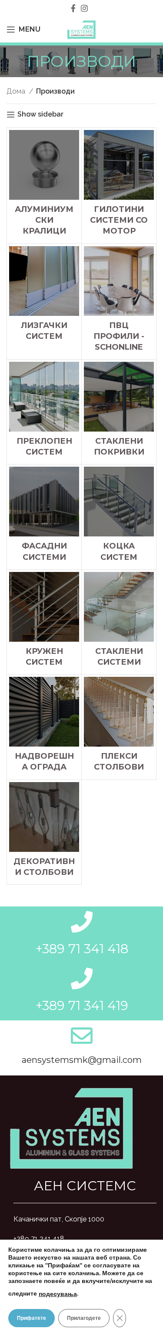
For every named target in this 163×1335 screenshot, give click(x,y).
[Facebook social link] (73, 8)
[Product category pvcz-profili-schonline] (119, 301)
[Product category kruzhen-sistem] (44, 622)
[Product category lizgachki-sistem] (44, 296)
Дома (17, 91)
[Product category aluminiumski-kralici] (44, 185)
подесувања (58, 1294)
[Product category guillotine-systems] (119, 185)
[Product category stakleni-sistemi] (119, 622)
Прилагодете (84, 1318)
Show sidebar (40, 114)
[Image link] (72, 1127)
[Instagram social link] (84, 8)
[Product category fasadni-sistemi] (44, 517)
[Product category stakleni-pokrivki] (119, 412)
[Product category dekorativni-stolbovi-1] (44, 832)
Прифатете (31, 1318)
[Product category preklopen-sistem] (44, 412)
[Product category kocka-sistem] (119, 517)
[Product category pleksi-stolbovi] (119, 727)
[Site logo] (81, 29)
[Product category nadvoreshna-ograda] (44, 727)
